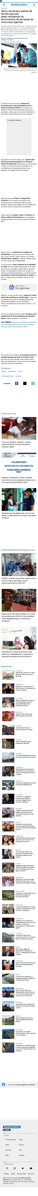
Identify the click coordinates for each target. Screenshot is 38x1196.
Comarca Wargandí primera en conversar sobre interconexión (26, 756)
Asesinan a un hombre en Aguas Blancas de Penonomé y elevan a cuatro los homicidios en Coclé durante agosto (25, 924)
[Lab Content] (19, 1131)
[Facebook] (1, 1)
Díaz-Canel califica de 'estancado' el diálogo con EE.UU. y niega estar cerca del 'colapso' (25, 951)
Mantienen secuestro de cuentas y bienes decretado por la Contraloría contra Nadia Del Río (26, 826)
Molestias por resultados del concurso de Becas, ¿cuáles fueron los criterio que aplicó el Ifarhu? (19, 515)
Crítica (7, 1145)
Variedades (19, 684)
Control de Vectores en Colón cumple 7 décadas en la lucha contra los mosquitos (25, 908)
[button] (16, 383)
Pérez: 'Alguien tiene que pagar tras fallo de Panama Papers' (24, 1019)
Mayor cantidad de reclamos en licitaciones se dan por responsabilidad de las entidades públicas (25, 703)
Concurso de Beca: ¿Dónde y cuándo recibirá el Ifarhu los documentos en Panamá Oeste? (16, 444)
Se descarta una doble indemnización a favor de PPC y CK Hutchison (25, 1033)
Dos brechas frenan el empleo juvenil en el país (24, 728)
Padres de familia (7, 376)
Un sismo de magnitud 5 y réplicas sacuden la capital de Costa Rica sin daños (25, 978)
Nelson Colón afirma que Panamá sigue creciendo (24, 715)
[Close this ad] (37, 1186)
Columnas (31, 1174)
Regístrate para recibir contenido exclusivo (18, 550)
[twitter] (23, 1168)
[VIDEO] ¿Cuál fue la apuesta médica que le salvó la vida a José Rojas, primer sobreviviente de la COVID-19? (19, 580)
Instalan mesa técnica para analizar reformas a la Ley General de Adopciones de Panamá (24, 813)
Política (18, 739)
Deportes (19, 712)
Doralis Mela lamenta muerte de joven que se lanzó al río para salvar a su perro (25, 839)
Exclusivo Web (21, 1174)
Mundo (18, 947)
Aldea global (20, 891)
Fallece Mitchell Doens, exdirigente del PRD (23, 742)
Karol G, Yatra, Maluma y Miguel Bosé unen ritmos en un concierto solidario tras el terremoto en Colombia (25, 993)
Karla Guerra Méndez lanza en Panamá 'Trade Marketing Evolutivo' (25, 964)
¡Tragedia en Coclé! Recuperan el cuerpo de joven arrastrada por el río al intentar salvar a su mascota (26, 1048)
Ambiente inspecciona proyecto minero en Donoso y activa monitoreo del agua (26, 937)
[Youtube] (31, 1168)
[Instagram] (15, 1168)
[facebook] (7, 1168)
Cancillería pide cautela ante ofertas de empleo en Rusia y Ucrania (25, 1005)
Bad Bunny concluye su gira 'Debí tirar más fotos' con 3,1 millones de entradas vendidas (26, 881)
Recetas (21, 1145)
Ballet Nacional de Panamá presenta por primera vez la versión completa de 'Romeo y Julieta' (25, 771)
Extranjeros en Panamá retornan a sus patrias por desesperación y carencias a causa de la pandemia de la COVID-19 (17, 654)
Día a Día (8, 1150)
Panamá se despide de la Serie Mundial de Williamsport (26, 784)
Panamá (18, 376)
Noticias (6, 1174)
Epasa (21, 1139)
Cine (20, 1150)
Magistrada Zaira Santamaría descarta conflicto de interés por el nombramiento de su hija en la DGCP (25, 868)
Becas (4, 371)
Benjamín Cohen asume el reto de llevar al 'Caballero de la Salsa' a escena (25, 688)
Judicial (18, 822)
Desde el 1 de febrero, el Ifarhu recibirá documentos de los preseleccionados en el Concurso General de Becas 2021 (19, 480)
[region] (19, 88)
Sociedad (19, 671)
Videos (13, 1174)
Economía (19, 698)
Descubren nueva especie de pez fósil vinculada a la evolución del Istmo (25, 894)
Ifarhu (20, 371)
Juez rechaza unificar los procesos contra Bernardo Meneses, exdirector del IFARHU (24, 854)
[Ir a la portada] (19, 5)
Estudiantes (12, 371)
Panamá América (10, 1139)
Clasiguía (21, 1155)
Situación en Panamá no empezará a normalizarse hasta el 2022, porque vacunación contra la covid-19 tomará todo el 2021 (18, 324)
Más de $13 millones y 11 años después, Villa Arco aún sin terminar (25, 674)
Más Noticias (7, 666)
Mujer (7, 1155)
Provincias (19, 905)
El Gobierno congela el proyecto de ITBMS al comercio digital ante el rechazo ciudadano (23, 799)
